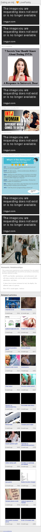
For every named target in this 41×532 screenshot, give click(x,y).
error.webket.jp (7, 531)
